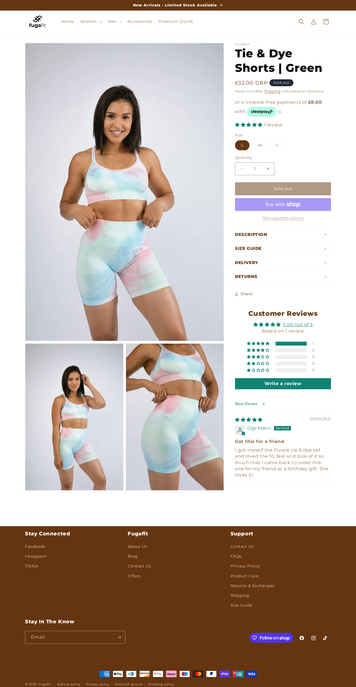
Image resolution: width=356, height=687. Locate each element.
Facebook (35, 546)
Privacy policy (98, 684)
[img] (249, 419)
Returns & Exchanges (253, 585)
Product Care (244, 575)
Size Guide (242, 605)
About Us (137, 546)
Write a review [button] (282, 383)
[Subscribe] (119, 637)
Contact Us (139, 565)
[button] (90, 21)
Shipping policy (161, 684)
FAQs (236, 556)
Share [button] (247, 293)
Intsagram (35, 556)
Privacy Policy (245, 565)
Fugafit (45, 684)
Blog (133, 556)
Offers (134, 575)
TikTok (31, 565)
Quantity (243, 157)
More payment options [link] (283, 218)
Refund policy (69, 684)
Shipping (272, 91)
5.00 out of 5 (298, 324)
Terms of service (128, 684)
